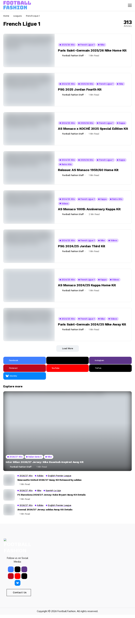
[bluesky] (17, 583)
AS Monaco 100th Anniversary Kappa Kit (89, 209)
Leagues (17, 15)
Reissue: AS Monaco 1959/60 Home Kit (88, 170)
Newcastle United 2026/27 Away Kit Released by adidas (49, 480)
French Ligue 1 (33, 15)
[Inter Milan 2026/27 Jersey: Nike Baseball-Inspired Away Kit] (67, 431)
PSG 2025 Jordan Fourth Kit (80, 89)
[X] (67, 360)
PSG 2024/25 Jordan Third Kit (81, 246)
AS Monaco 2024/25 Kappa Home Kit (87, 285)
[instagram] (24, 569)
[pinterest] (11, 576)
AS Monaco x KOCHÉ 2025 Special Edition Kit (93, 129)
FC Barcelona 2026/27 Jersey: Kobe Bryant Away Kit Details (51, 494)
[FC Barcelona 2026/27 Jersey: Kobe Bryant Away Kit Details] (9, 495)
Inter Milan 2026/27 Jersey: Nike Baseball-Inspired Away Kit (45, 462)
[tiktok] (24, 576)
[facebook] (11, 569)
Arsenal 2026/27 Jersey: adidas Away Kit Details (44, 509)
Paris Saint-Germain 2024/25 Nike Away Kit (92, 324)
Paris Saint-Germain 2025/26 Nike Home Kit (92, 50)
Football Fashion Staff (72, 55)
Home (6, 15)
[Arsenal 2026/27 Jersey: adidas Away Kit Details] (9, 509)
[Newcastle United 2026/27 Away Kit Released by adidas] (9, 480)
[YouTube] (17, 576)
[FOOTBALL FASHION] (17, 5)
